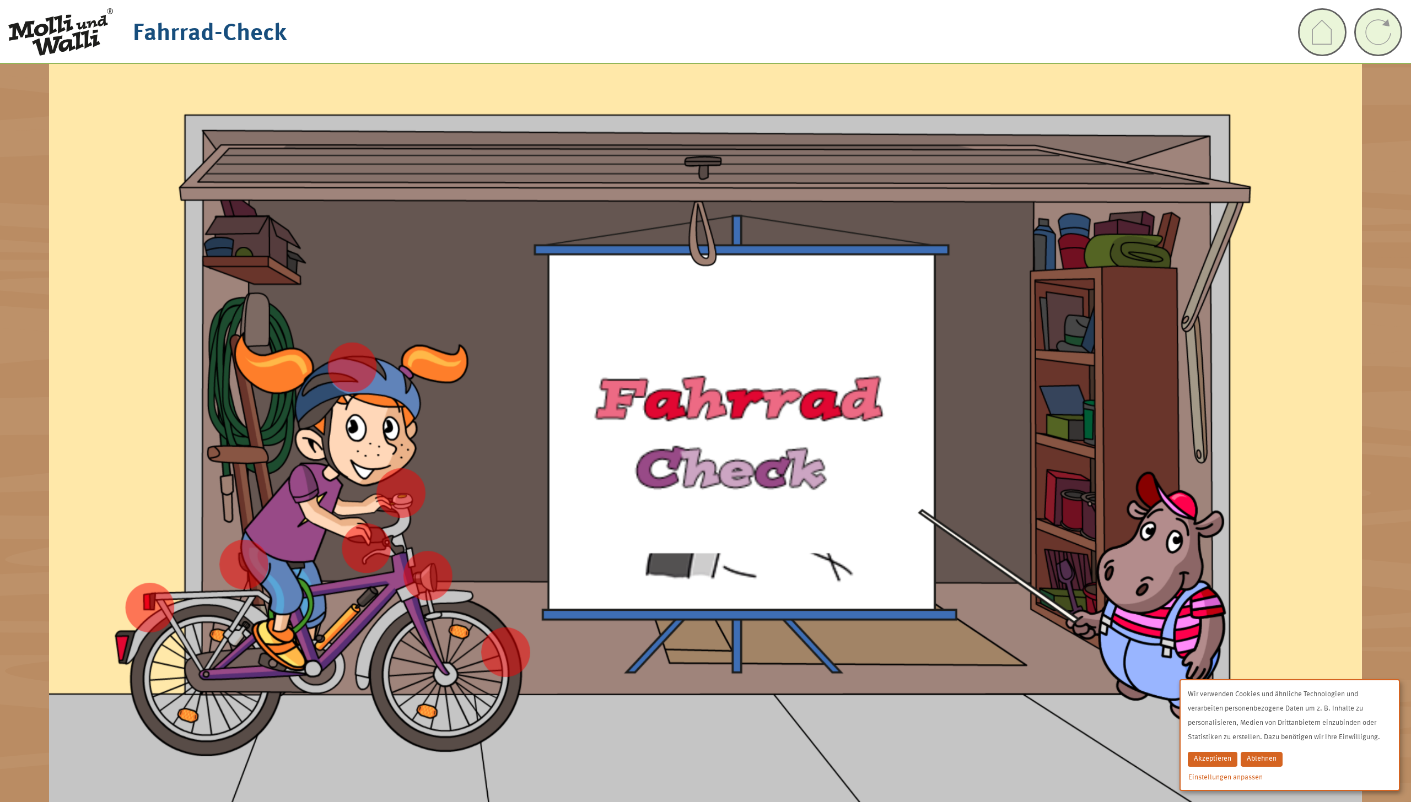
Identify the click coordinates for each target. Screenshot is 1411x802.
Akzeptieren (1212, 758)
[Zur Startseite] (1322, 32)
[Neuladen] (1378, 32)
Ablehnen (1262, 758)
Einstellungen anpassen (1225, 777)
